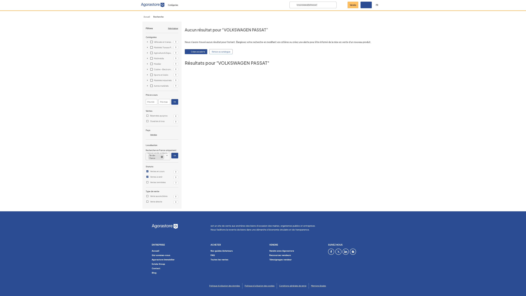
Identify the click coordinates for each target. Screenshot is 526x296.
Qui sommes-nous (161, 255)
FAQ (213, 255)
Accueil (147, 16)
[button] (366, 5)
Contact (156, 268)
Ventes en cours (157, 171)
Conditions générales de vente (292, 286)
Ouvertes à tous (157, 121)
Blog (154, 272)
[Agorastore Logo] (179, 226)
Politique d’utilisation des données (224, 286)
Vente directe (156, 201)
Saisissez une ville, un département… (158, 153)
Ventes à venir (156, 177)
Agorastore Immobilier (163, 259)
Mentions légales (318, 286)
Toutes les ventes (219, 259)
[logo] (153, 5)
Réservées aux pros (159, 115)
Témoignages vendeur (280, 259)
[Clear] (332, 5)
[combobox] (158, 156)
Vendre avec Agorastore (281, 251)
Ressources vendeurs (280, 255)
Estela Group (158, 264)
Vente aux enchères (159, 196)
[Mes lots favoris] (342, 5)
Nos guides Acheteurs (222, 251)
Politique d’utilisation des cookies (260, 286)
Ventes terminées (158, 182)
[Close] (162, 157)
